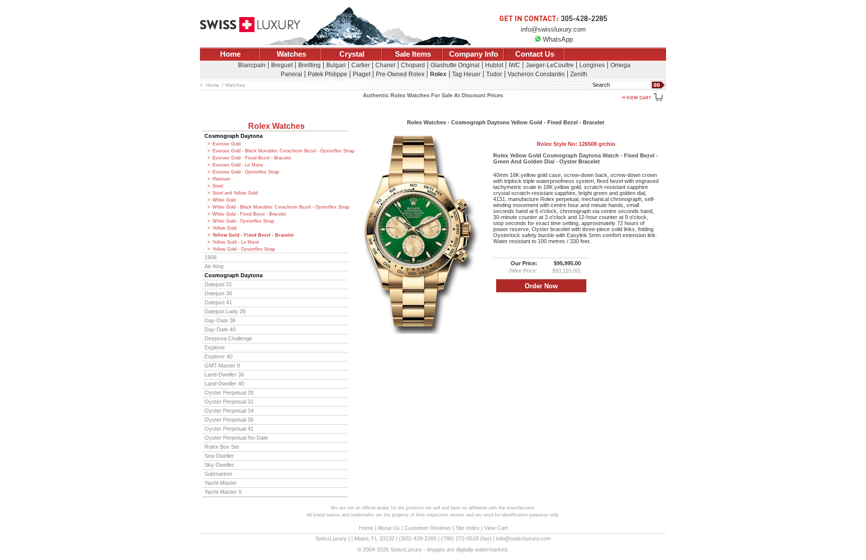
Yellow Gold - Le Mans (235, 242)
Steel (217, 186)
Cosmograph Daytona (233, 136)
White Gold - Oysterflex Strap (243, 221)
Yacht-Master (220, 483)
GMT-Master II (222, 365)
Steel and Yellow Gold (235, 193)
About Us (388, 528)
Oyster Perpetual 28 (229, 393)
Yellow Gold (224, 228)
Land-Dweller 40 (224, 384)
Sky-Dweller (219, 465)
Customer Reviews (427, 528)
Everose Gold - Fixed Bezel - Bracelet (251, 157)
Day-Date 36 (220, 320)
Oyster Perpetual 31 (229, 402)
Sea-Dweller (219, 456)
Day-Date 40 (220, 329)
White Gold (224, 200)
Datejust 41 (218, 302)
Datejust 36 (218, 293)
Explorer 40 (218, 356)
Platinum (221, 178)
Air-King (214, 266)
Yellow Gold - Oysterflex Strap (243, 249)
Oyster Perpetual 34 (229, 411)
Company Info (473, 54)
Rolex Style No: (576, 144)
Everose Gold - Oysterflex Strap (245, 171)
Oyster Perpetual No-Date (236, 438)
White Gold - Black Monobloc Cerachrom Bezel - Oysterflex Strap (280, 207)
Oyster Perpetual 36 (229, 420)
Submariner (218, 474)
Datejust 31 (218, 284)
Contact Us (534, 54)
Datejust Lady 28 (225, 311)
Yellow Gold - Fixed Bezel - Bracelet (253, 235)
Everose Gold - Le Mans (237, 164)
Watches (291, 54)
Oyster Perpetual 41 (229, 429)
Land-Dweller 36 (224, 374)
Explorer (214, 347)
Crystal (351, 54)
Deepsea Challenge (228, 338)
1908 (210, 257)
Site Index (468, 528)
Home (230, 54)
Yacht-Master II (223, 492)
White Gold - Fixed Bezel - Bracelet (249, 214)
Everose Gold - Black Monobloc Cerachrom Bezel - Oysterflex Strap (280, 150)
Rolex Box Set (221, 447)
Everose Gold (226, 143)
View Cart (496, 528)
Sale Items (413, 54)
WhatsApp (558, 39)
